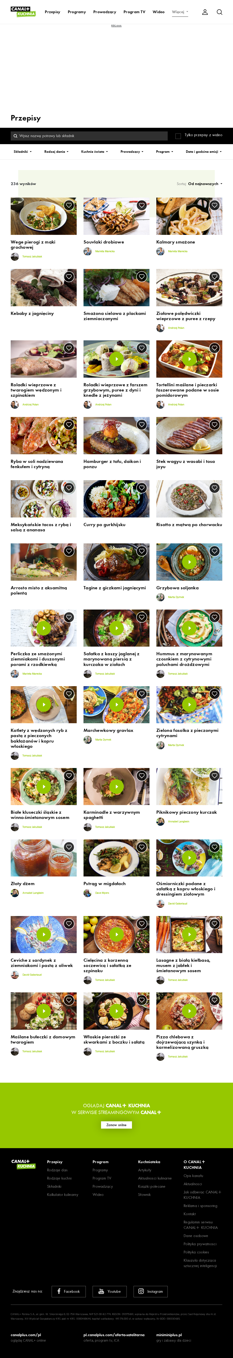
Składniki (21, 152)
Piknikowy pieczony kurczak (186, 812)
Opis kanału (193, 1175)
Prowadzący (104, 12)
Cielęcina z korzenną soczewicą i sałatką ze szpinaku (108, 965)
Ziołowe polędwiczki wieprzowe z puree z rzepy (185, 316)
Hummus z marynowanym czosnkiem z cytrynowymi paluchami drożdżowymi (184, 659)
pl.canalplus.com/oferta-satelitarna (114, 1335)
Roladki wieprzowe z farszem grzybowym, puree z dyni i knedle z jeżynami (115, 390)
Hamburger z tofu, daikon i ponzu (112, 464)
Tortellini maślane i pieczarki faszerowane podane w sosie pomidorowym (187, 390)
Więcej (178, 12)
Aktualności (193, 1184)
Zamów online (116, 1125)
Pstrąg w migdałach (105, 883)
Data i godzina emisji (202, 152)
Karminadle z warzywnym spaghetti (112, 815)
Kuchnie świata (93, 152)
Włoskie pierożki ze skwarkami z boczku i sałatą (114, 1039)
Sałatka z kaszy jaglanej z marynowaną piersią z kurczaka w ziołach (112, 659)
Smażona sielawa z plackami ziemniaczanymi (115, 316)
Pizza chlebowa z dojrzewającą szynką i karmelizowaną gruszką (182, 1042)
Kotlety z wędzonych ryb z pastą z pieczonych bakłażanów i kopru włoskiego (39, 738)
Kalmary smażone (175, 242)
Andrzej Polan (175, 328)
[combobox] (89, 136)
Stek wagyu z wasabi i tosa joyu (185, 464)
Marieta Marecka (105, 251)
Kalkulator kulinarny (62, 1194)
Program (163, 152)
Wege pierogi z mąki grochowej (33, 244)
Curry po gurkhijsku (105, 524)
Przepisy (52, 12)
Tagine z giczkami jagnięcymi (115, 587)
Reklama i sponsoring (200, 1205)
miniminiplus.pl (169, 1335)
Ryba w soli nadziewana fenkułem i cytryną (37, 464)
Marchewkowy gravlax (109, 730)
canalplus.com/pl (26, 1335)
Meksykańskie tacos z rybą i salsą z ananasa (41, 527)
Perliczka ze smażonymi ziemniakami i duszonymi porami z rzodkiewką (38, 659)
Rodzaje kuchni (59, 1178)
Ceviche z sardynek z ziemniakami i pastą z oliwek (42, 963)
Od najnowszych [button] (204, 183)
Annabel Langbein (178, 822)
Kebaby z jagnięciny (32, 313)
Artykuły (144, 1170)
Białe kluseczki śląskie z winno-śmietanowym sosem (40, 815)
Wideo (159, 12)
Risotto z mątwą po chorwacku (189, 524)
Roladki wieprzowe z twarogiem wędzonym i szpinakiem (36, 390)
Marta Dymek (175, 597)
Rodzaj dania (55, 152)
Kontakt (190, 1214)
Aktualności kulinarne (155, 1178)
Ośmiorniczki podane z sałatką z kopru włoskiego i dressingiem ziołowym (185, 889)
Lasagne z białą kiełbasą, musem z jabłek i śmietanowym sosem (183, 965)
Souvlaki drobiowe (104, 242)
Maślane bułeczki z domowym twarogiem (43, 1039)
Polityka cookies (196, 1252)
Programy (77, 12)
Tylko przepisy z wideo (203, 135)
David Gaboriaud (177, 903)
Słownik (144, 1194)
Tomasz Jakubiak (32, 256)
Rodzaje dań (57, 1170)
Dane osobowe (196, 1235)
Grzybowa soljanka (177, 587)
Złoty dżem (23, 883)
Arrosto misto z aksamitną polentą (39, 590)
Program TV (134, 12)
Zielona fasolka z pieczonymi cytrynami (187, 733)
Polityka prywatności (200, 1244)
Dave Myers (102, 893)
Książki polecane (152, 1186)
